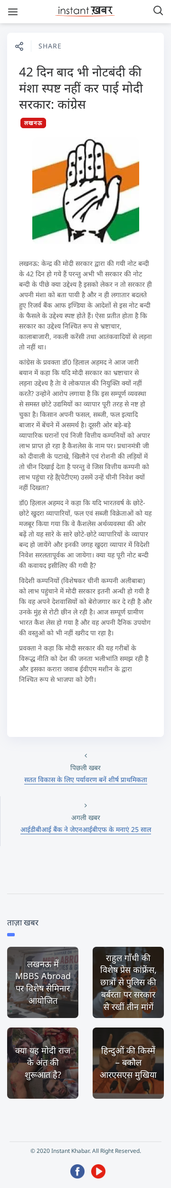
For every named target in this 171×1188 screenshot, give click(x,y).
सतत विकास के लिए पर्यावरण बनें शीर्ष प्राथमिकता (85, 779)
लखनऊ (33, 123)
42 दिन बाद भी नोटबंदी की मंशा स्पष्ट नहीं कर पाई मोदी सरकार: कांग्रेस (81, 88)
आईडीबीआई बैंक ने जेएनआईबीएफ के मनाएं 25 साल (85, 829)
